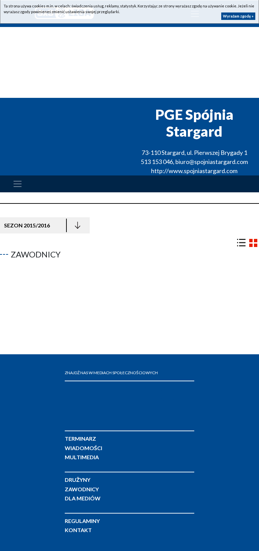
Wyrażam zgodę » (238, 16)
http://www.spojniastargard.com (194, 170)
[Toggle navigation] (17, 184)
